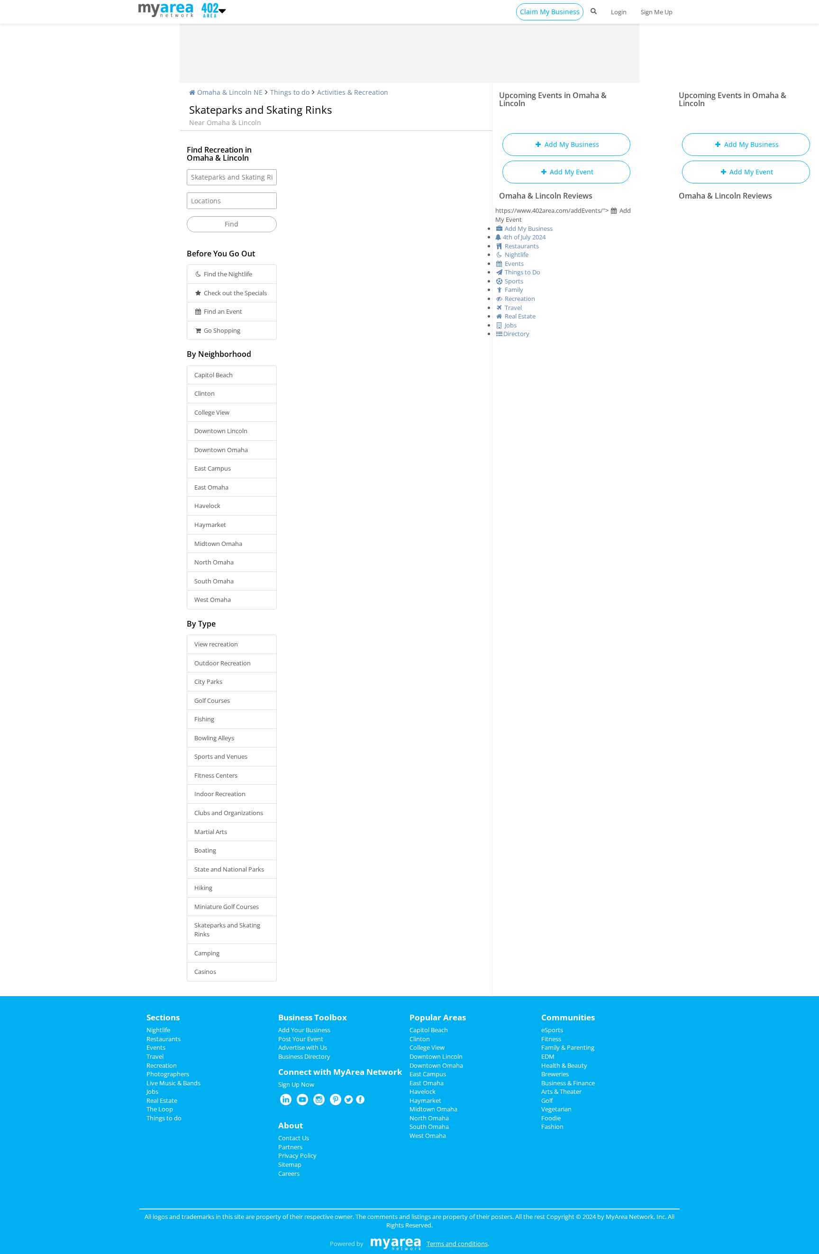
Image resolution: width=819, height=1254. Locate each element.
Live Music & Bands (173, 1083)
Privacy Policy (297, 1155)
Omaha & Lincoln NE (229, 92)
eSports (552, 1030)
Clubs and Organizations (228, 813)
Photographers (167, 1074)
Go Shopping (221, 330)
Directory (516, 333)
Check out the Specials (234, 293)
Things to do (289, 92)
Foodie (551, 1118)
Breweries (555, 1074)
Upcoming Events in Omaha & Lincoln (553, 99)
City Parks (208, 681)
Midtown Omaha (218, 543)
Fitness (551, 1039)
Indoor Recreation (220, 794)
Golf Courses (212, 700)
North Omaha (214, 562)
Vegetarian (556, 1109)
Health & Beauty (564, 1065)
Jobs (152, 1091)
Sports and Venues (220, 756)
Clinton (204, 393)
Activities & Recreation (352, 92)
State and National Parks (229, 869)
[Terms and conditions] (395, 1243)
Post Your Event (300, 1039)
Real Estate (161, 1100)
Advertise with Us (302, 1047)
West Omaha (212, 599)
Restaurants (163, 1039)
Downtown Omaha (221, 449)
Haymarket (210, 524)
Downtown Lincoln (220, 431)
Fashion (552, 1126)
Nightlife (158, 1030)
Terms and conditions (457, 1243)
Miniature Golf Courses (226, 906)
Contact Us (293, 1138)
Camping (206, 953)
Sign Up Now (296, 1084)
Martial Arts (210, 831)
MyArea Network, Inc (635, 1216)
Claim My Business (550, 11)
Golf (547, 1100)
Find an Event (222, 311)
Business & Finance (568, 1083)
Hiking (203, 887)
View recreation (216, 644)
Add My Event (570, 171)
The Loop (159, 1109)
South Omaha (214, 581)
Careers (289, 1173)
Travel (155, 1056)
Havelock (207, 505)
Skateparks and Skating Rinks (227, 929)
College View (211, 412)
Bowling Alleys (214, 738)
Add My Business (571, 144)
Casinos (205, 971)
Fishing (204, 719)
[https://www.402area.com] (168, 9)
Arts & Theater (561, 1091)
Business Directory (304, 1056)
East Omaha (211, 487)
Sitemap (289, 1164)
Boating (205, 850)
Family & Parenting (567, 1047)
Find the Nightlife (227, 274)
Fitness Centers (215, 775)
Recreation (161, 1065)
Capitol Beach (213, 375)
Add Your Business (304, 1030)
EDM (548, 1056)
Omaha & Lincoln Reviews (545, 196)
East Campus (212, 468)
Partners (290, 1147)
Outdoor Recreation (222, 663)
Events (155, 1047)
